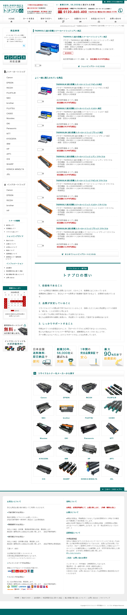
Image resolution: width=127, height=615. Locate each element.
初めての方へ (10, 240)
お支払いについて (11, 247)
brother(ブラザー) (82, 25)
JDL (111, 479)
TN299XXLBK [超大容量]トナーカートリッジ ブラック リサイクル (82, 228)
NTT (112, 438)
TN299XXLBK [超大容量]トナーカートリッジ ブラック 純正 (79, 132)
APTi (112, 459)
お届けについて (11, 244)
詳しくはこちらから (73, 553)
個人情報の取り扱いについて (15, 274)
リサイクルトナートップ (67, 25)
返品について (10, 250)
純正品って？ (10, 225)
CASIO (112, 418)
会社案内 (9, 268)
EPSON (66, 397)
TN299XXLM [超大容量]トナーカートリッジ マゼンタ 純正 (79, 84)
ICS (43, 479)
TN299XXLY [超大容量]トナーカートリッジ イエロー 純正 (78, 108)
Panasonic (89, 438)
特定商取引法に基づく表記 (14, 271)
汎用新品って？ (11, 228)
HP (89, 459)
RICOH (89, 397)
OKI (66, 438)
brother (66, 418)
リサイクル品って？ (12, 232)
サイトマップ (105, 598)
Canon (44, 397)
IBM (66, 459)
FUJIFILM (111, 397)
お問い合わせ (10, 277)
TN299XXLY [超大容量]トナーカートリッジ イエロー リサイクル (81, 204)
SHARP (66, 479)
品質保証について (11, 253)
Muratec (43, 438)
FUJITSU (89, 418)
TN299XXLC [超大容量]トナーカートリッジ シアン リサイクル (80, 156)
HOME (17, 598)
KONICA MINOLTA (89, 479)
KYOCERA (43, 459)
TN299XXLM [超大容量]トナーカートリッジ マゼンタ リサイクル (81, 180)
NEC (44, 418)
